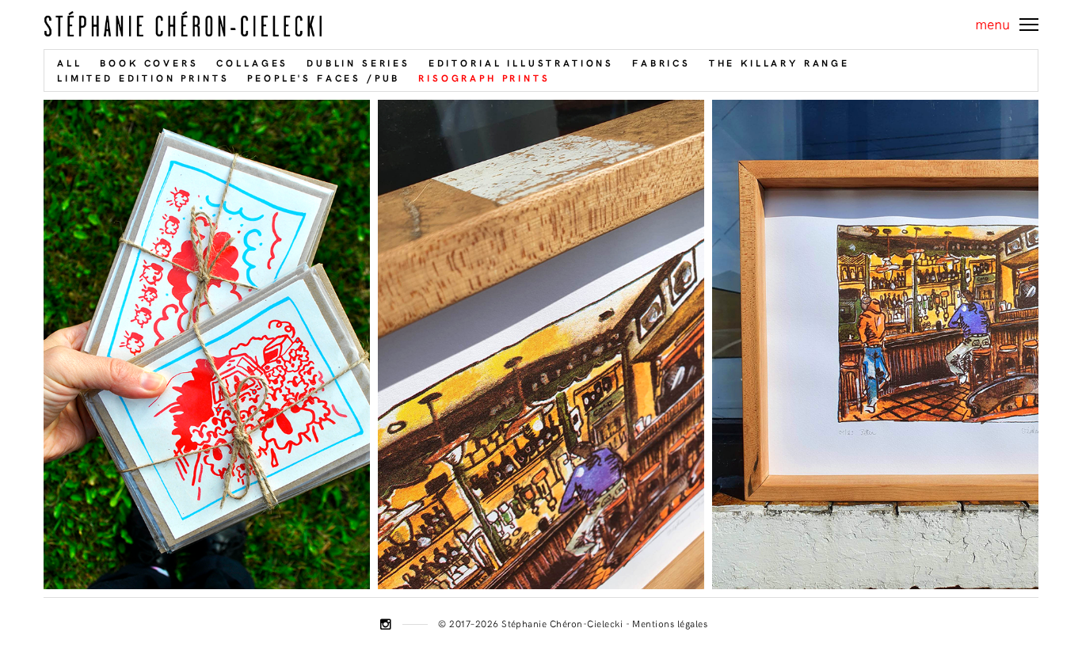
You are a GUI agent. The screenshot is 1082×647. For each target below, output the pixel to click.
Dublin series (358, 62)
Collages (252, 62)
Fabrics (661, 62)
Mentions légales (669, 623)
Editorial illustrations (521, 62)
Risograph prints (484, 77)
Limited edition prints (143, 77)
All (69, 62)
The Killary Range (779, 62)
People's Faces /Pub (323, 77)
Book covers (149, 62)
